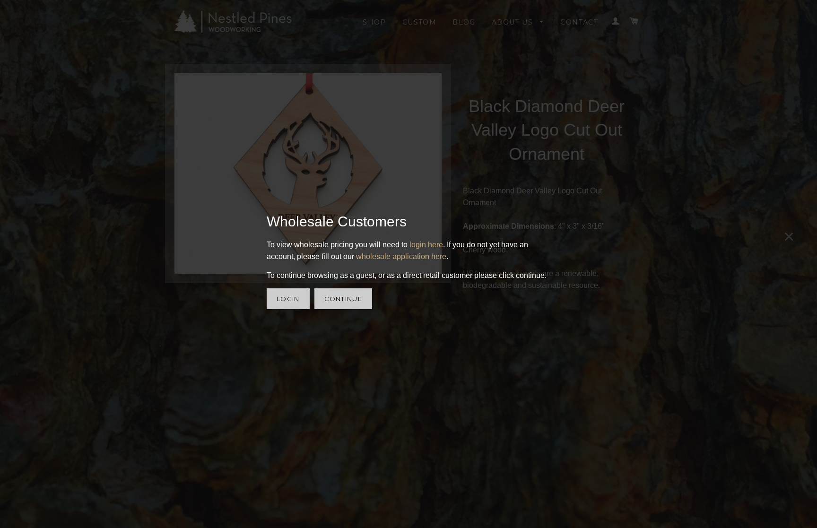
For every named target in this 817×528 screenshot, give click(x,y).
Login (288, 299)
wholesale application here (401, 256)
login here (426, 245)
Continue (343, 299)
